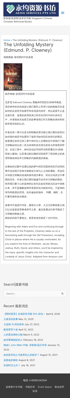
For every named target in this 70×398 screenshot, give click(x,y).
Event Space (45, 387)
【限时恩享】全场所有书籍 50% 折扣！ (24, 314)
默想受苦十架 (11, 329)
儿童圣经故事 (11, 319)
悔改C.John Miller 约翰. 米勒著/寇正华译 (25, 345)
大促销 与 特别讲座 (14, 324)
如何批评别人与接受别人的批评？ (21, 354)
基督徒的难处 (11, 360)
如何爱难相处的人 (13, 339)
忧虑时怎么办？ (12, 365)
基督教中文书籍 (14, 387)
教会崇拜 (59, 387)
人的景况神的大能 (13, 334)
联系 (35, 391)
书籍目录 (30, 387)
